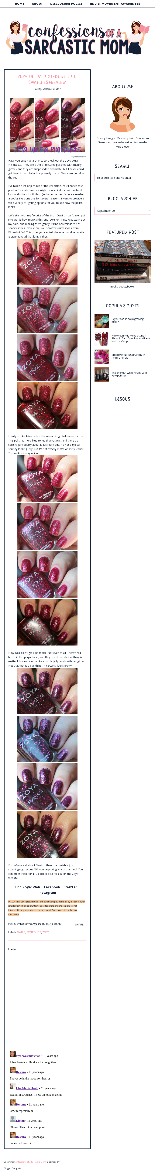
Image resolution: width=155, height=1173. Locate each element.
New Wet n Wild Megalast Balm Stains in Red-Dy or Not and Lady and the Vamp (131, 338)
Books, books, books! (122, 286)
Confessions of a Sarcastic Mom (30, 1161)
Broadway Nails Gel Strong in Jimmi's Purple (128, 356)
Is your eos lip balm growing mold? (128, 321)
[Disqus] (47, 998)
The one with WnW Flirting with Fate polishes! (129, 374)
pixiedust (33, 932)
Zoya (46, 932)
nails (21, 932)
